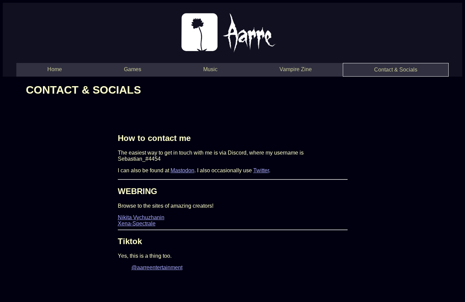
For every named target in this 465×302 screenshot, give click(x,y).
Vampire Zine (295, 69)
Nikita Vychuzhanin (141, 217)
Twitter (261, 170)
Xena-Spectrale (137, 223)
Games (132, 69)
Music (210, 69)
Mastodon (182, 170)
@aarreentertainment (156, 267)
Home (54, 69)
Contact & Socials (395, 70)
